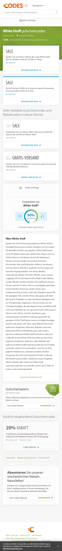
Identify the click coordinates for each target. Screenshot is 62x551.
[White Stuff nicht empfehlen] (19, 216)
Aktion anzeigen (29, 70)
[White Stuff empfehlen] (42, 216)
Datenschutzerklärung (12, 548)
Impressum (37, 535)
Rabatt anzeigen (29, 177)
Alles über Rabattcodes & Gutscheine (21, 538)
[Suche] (56, 12)
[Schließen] (58, 546)
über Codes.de (12, 535)
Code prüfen (29, 447)
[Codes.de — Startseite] (15, 5)
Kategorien (38, 5)
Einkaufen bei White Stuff (31, 377)
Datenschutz (25, 535)
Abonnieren (46, 405)
